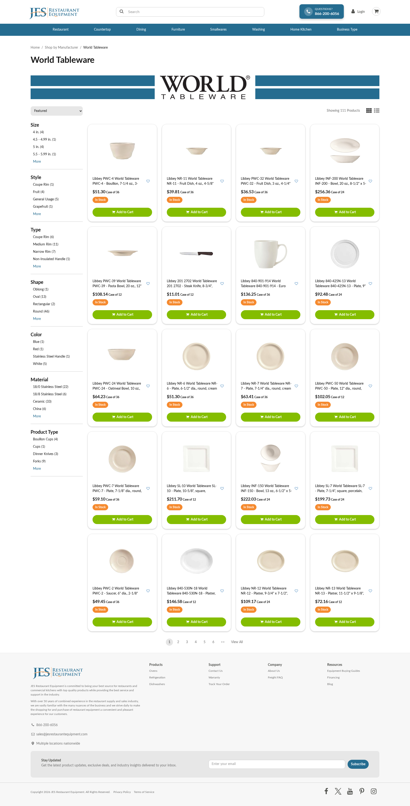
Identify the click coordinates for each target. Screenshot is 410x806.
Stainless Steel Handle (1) (51, 356)
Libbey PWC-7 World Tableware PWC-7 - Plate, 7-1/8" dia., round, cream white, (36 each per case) (117, 491)
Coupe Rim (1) (43, 184)
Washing (258, 29)
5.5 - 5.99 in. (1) (44, 154)
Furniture (178, 29)
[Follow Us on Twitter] (338, 791)
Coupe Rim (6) (43, 237)
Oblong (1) (40, 289)
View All (237, 641)
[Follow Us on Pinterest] (362, 791)
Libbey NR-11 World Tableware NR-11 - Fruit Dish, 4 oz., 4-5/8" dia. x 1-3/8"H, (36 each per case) (191, 183)
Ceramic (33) (42, 401)
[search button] (121, 11)
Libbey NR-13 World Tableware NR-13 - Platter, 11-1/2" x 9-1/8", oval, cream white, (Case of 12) (339, 593)
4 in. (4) (38, 132)
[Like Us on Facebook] (326, 791)
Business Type (347, 29)
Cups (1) (39, 446)
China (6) (39, 409)
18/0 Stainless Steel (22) (50, 387)
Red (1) (38, 349)
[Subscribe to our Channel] (349, 791)
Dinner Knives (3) (45, 454)
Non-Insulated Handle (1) (51, 259)
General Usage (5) (46, 199)
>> (223, 642)
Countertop (102, 29)
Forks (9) (39, 461)
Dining (141, 29)
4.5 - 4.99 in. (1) (44, 139)
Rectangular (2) (44, 304)
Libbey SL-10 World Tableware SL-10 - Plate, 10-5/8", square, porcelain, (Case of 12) (191, 491)
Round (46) (41, 311)
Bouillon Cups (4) (45, 439)
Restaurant (61, 29)
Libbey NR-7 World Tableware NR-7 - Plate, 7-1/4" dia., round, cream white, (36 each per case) (266, 388)
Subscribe (358, 764)
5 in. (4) (38, 147)
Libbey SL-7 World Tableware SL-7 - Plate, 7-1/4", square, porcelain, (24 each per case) (340, 491)
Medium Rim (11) (45, 244)
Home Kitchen (301, 29)
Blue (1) (38, 342)
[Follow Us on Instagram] (373, 791)
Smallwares (218, 29)
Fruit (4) (38, 192)
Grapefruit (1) (43, 206)
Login (357, 13)
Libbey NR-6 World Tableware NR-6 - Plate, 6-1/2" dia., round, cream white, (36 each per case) (192, 388)
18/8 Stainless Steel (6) (49, 394)
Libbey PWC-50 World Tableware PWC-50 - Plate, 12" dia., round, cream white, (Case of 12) (339, 388)
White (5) (40, 364)
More (37, 161)
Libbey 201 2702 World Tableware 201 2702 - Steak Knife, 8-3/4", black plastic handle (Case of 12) (192, 286)
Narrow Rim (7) (44, 251)
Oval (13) (39, 297)
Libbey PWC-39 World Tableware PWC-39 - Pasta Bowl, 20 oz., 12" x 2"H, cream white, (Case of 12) (117, 286)
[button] (370, 110)
